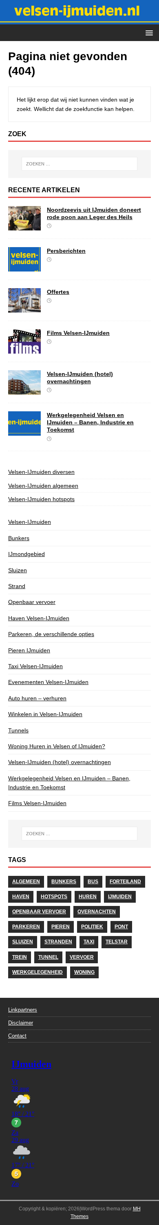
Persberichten (66, 251)
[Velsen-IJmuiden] (79, 19)
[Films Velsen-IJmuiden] (24, 349)
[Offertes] (24, 308)
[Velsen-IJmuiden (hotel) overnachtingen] (24, 390)
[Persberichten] (24, 267)
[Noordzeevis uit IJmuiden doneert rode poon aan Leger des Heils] (24, 226)
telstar (117, 942)
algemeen (26, 881)
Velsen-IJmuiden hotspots (41, 499)
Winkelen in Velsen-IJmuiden (45, 714)
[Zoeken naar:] (79, 164)
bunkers (63, 881)
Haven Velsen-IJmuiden (38, 618)
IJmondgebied (26, 554)
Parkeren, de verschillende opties (51, 634)
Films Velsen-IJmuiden (78, 333)
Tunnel (48, 957)
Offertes (58, 292)
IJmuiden (120, 896)
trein (19, 957)
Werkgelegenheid (37, 972)
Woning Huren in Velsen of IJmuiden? (56, 746)
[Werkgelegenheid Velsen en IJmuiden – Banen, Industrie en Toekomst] (24, 431)
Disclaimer (20, 1023)
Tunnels (18, 730)
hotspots (54, 896)
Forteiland (125, 881)
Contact (17, 1036)
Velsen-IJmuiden (29, 522)
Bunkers (18, 538)
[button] (148, 32)
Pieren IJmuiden (29, 650)
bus (93, 881)
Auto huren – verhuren (37, 698)
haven (20, 896)
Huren (88, 896)
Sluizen (17, 570)
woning (84, 972)
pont (121, 927)
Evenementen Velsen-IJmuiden (48, 682)
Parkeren (26, 927)
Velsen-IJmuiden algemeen (43, 485)
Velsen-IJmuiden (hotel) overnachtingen (59, 762)
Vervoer (82, 957)
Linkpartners (22, 1010)
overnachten (96, 911)
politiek (92, 927)
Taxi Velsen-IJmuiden (35, 666)
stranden (58, 942)
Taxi (89, 942)
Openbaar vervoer (31, 602)
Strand (16, 586)
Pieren (60, 927)
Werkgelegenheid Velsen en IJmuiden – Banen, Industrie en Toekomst (90, 422)
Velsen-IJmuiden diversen (41, 472)
